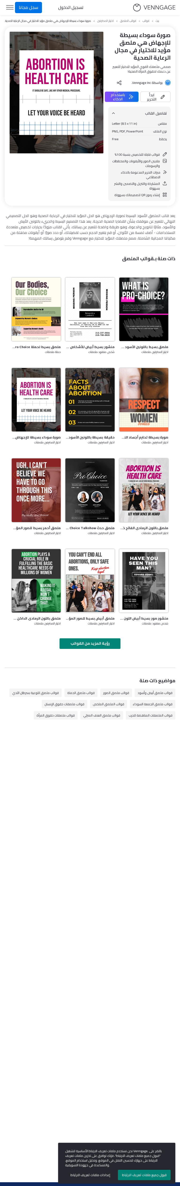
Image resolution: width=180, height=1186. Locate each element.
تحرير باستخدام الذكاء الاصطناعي (117, 97)
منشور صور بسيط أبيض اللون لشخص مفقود (143, 618)
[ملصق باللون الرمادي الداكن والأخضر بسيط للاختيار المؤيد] (36, 580)
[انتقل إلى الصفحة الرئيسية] (154, 8)
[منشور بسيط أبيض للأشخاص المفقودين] (89, 309)
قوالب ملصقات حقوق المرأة (56, 715)
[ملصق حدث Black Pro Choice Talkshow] (89, 490)
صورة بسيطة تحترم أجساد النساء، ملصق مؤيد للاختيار (143, 437)
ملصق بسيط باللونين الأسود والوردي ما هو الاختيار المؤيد (143, 347)
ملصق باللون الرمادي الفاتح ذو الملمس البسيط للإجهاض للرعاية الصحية (143, 528)
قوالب (145, 20)
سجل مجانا (28, 7)
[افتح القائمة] (10, 7)
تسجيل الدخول (70, 7)
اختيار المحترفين (105, 20)
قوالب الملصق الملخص (108, 704)
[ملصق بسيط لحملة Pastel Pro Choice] (36, 309)
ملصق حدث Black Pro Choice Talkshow (89, 528)
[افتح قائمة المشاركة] (119, 83)
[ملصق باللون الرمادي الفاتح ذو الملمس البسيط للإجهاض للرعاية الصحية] (143, 490)
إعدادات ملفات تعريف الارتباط (90, 1175)
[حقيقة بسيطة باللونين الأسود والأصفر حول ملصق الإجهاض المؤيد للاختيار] (89, 399)
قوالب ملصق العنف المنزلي (101, 715)
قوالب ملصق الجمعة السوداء (152, 704)
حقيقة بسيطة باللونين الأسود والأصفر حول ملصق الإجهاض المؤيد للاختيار (89, 437)
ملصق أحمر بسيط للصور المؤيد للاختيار (36, 528)
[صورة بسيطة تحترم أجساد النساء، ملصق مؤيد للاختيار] (143, 399)
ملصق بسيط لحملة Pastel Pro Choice (36, 347)
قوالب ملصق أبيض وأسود (155, 693)
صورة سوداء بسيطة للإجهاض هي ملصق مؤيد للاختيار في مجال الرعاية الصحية (36, 437)
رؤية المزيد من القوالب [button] (90, 643)
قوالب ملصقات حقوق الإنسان (64, 704)
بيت (157, 20)
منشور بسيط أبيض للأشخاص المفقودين (89, 347)
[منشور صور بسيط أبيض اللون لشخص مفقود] (143, 580)
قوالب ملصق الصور (116, 693)
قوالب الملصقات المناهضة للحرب (150, 715)
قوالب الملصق (128, 20)
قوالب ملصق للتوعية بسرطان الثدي (35, 693)
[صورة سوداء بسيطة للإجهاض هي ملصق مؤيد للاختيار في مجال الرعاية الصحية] (36, 399)
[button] (155, 97)
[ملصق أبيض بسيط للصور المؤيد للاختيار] (89, 580)
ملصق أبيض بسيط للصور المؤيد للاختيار (89, 618)
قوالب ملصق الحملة (81, 693)
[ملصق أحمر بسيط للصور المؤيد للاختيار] (36, 490)
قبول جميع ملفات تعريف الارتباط (144, 1175)
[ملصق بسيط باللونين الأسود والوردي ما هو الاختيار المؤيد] (143, 309)
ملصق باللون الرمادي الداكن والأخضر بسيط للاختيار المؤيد (36, 618)
